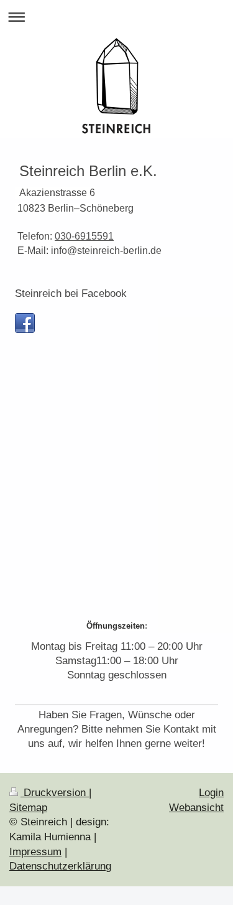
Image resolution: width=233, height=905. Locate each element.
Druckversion (55, 793)
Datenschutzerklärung (60, 866)
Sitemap (28, 808)
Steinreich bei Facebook (71, 293)
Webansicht (196, 808)
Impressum (35, 852)
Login (211, 793)
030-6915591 (84, 236)
